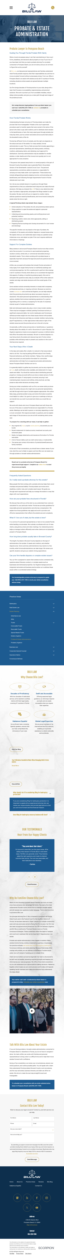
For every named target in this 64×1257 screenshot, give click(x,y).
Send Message (32, 1159)
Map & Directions (32, 1225)
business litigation (38, 945)
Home (11, 1182)
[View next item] (35, 877)
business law (18, 291)
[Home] (32, 7)
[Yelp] (27, 1198)
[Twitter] (27, 1208)
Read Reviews (32, 884)
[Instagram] (47, 1198)
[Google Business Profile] (17, 1198)
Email (34, 1123)
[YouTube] (37, 1208)
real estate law (27, 945)
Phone (12, 1123)
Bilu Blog (50, 1182)
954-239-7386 (32, 1234)
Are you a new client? (16, 1129)
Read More (15, 765)
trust (12, 370)
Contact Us (38, 1186)
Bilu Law (13, 71)
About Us (19, 1182)
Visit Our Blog (16, 749)
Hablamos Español (15, 1186)
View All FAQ (16, 784)
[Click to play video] (32, 1011)
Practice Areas (30, 1182)
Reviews (41, 1182)
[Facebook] (37, 1198)
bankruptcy (47, 945)
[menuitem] (31, 604)
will (33, 189)
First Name (13, 1118)
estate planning (35, 426)
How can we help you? (16, 1134)
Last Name (36, 1118)
